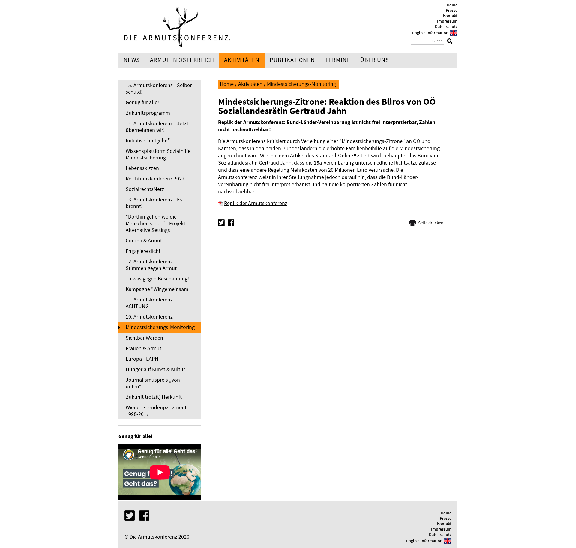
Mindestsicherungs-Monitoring (160, 327)
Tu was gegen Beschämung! (157, 278)
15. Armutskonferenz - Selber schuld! (159, 88)
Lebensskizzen (142, 168)
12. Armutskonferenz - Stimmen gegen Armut (151, 265)
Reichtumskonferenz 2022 (155, 178)
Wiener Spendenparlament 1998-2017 (156, 411)
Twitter (221, 222)
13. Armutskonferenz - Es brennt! (154, 203)
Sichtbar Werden (144, 338)
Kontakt (450, 16)
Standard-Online (334, 155)
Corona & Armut (144, 240)
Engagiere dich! (143, 251)
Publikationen (292, 60)
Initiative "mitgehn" (148, 140)
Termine (337, 60)
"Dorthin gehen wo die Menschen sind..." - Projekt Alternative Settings (155, 223)
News (132, 60)
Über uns (374, 60)
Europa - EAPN (142, 359)
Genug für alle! (142, 102)
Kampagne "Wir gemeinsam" (158, 289)
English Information (430, 33)
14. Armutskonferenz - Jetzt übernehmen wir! (157, 127)
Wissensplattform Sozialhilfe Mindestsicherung (158, 154)
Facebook (231, 222)
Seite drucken (430, 223)
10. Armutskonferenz (149, 316)
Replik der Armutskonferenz (255, 203)
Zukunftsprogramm (148, 113)
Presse (452, 10)
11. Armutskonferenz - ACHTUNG (151, 303)
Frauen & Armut (143, 348)
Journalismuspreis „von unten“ (153, 383)
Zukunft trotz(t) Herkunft (154, 397)
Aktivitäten (242, 60)
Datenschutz (446, 26)
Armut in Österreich (182, 60)
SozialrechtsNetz (145, 189)
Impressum (447, 21)
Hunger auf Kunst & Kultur (155, 369)
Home (452, 5)
